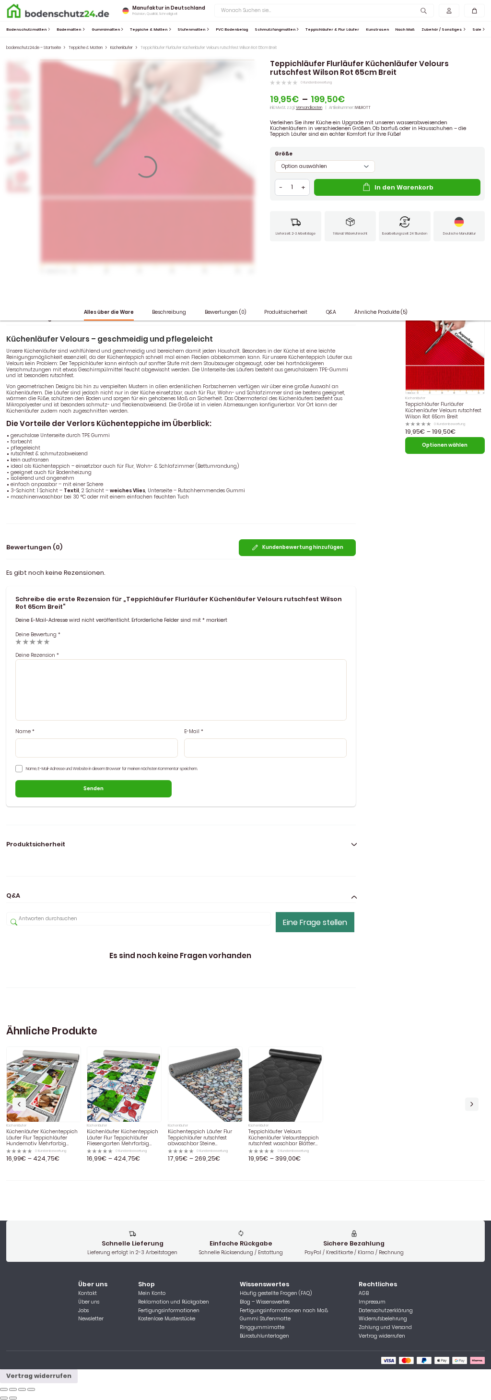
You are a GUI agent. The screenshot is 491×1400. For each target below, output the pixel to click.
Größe (283, 154)
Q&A (331, 312)
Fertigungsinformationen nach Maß (284, 1311)
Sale (476, 29)
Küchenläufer (121, 47)
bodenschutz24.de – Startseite (33, 47)
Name (25, 732)
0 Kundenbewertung (316, 82)
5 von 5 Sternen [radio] (47, 642)
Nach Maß (405, 29)
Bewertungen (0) (225, 312)
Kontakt (87, 1294)
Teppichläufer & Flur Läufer (332, 29)
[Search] (424, 10)
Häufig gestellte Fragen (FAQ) (276, 1294)
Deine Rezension (37, 655)
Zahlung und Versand (385, 1328)
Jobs (83, 1311)
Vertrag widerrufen (382, 1336)
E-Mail (193, 732)
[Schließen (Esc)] (4, 1389)
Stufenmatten (191, 29)
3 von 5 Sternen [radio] (32, 642)
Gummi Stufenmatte (265, 1319)
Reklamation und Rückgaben (173, 1302)
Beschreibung (169, 312)
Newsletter (91, 1319)
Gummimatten (106, 29)
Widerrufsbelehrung (383, 1319)
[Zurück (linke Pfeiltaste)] (4, 1398)
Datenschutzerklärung (386, 1311)
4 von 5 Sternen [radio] (39, 642)
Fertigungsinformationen (168, 1311)
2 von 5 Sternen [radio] (26, 642)
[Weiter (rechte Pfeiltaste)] (13, 1398)
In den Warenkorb (403, 187)
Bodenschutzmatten (26, 29)
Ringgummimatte (262, 1328)
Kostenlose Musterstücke (166, 1319)
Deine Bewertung (37, 634)
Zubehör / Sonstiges (441, 29)
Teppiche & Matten (148, 29)
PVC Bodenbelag (232, 29)
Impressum (372, 1302)
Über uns (88, 1302)
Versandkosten (309, 107)
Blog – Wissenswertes (265, 1302)
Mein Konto (151, 1294)
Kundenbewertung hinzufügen (302, 547)
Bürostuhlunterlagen (264, 1336)
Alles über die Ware (109, 312)
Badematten (69, 29)
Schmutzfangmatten (275, 29)
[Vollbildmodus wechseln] (22, 1389)
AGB (364, 1294)
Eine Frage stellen (315, 922)
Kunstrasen (377, 29)
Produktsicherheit (285, 312)
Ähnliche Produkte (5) (380, 312)
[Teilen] (13, 1389)
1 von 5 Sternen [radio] (18, 642)
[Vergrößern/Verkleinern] (31, 1389)
